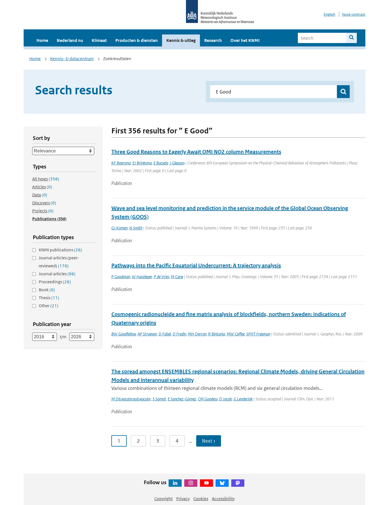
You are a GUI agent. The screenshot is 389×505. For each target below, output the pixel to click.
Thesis (49, 297)
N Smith (135, 228)
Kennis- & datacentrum (72, 58)
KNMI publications (60, 249)
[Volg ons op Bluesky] (222, 483)
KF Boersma (121, 163)
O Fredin (179, 334)
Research (213, 40)
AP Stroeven (147, 334)
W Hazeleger (142, 276)
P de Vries (161, 276)
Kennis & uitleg (181, 40)
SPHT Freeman (258, 334)
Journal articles (57, 273)
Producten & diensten (136, 40)
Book (47, 289)
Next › (208, 441)
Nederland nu (70, 40)
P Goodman (120, 276)
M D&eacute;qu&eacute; (131, 399)
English (329, 14)
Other (48, 305)
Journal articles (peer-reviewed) (59, 261)
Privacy (183, 498)
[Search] (351, 38)
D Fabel (165, 334)
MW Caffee (236, 334)
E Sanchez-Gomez (182, 399)
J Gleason (177, 163)
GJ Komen (119, 228)
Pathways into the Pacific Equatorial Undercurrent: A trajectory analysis (196, 265)
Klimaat (99, 40)
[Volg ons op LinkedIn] (175, 483)
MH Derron (197, 334)
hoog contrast (353, 14)
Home (42, 40)
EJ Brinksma (142, 163)
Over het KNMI (245, 40)
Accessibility (223, 498)
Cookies (200, 498)
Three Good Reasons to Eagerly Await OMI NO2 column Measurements (196, 151)
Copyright (163, 498)
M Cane (177, 276)
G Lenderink (243, 399)
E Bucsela (160, 163)
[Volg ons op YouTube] (206, 483)
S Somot (159, 399)
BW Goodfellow (123, 334)
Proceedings (55, 281)
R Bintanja (216, 334)
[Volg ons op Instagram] (190, 483)
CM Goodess (208, 399)
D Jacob (225, 399)
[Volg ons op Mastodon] (237, 483)
